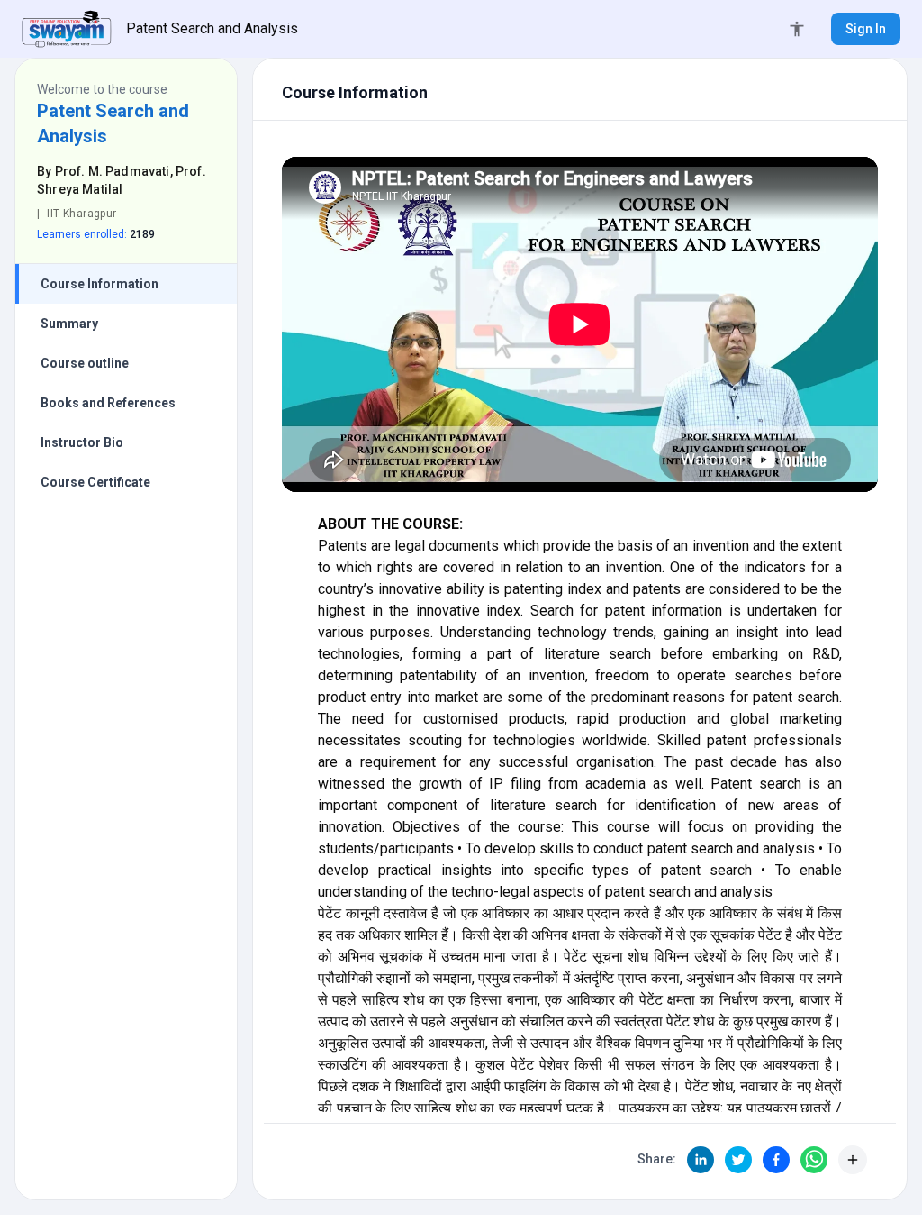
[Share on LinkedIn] (700, 1159)
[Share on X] (738, 1159)
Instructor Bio (82, 442)
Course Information (99, 284)
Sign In (865, 29)
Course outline (85, 363)
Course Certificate (95, 482)
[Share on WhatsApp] (813, 1159)
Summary (69, 323)
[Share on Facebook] (776, 1159)
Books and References (108, 403)
